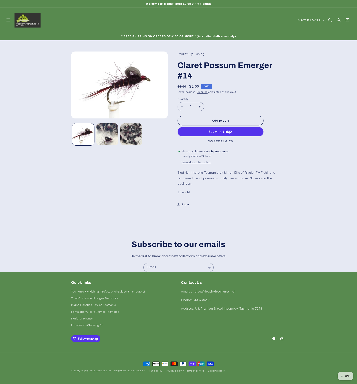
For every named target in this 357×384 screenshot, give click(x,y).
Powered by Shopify (131, 371)
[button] (8, 20)
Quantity (183, 99)
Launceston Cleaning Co (87, 325)
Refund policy (154, 371)
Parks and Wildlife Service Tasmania (95, 312)
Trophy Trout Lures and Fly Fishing (100, 371)
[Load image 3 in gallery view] (131, 134)
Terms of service (195, 371)
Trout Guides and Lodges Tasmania (94, 298)
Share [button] (185, 204)
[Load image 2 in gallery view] (107, 134)
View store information (196, 162)
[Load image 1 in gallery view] (83, 134)
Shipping (202, 92)
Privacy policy (174, 371)
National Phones (82, 318)
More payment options (220, 141)
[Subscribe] (209, 267)
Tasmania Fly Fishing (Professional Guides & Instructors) (108, 291)
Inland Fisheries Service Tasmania (93, 305)
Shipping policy (216, 371)
